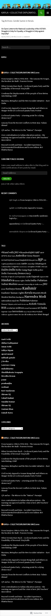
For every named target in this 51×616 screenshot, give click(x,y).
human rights (20, 281)
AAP (37, 252)
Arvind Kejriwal (7, 260)
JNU (45, 284)
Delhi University (9, 273)
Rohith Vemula (37, 303)
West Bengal (43, 314)
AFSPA (4, 256)
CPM (42, 267)
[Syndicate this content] (2, 73)
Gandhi (28, 277)
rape (27, 304)
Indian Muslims (9, 284)
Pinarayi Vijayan (7, 304)
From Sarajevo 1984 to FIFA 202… (33, 200)
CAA (44, 260)
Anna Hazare (33, 256)
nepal (14, 301)
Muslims (12, 297)
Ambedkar (21, 255)
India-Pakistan (39, 280)
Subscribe (6, 179)
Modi (43, 293)
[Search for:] (25, 47)
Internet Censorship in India (28, 284)
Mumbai (4, 297)
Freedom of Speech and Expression (13, 277)
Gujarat (35, 276)
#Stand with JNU (10, 252)
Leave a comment (24, 37)
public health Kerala (19, 304)
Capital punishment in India (11, 264)
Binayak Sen (33, 260)
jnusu (3, 289)
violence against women (9, 314)
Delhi (12, 269)
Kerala (29, 292)
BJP (40, 260)
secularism (11, 308)
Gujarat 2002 (43, 277)
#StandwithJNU (27, 252)
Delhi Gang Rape (24, 270)
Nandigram (20, 297)
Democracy (24, 273)
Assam (17, 260)
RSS (3, 308)
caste (24, 263)
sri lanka (42, 308)
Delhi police (38, 270)
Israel (41, 284)
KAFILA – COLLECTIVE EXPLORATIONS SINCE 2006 (19, 13)
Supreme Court (6, 312)
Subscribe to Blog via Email (12, 159)
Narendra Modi (35, 297)
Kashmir (29, 288)
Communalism (6, 267)
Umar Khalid (27, 312)
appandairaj (14, 224)
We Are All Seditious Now (28, 315)
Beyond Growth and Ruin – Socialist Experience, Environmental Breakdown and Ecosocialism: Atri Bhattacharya (22, 147)
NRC (17, 301)
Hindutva (7, 280)
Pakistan (25, 300)
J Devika (13, 37)
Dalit (45, 267)
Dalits (5, 269)
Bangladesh (24, 260)
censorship (30, 264)
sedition (20, 308)
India (27, 280)
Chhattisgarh (40, 264)
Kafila (3, 57)
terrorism (17, 311)
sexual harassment (30, 308)
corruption (31, 267)
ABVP (42, 253)
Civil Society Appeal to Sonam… (30, 208)
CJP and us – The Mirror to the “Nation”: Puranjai (21, 130)
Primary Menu (47, 13)
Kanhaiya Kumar (14, 289)
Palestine (34, 301)
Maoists (37, 293)
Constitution (23, 267)
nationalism (6, 301)
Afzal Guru (11, 256)
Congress (15, 267)
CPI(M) (38, 267)
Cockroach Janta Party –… (33, 224)
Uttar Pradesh (37, 312)
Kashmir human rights (12, 293)
